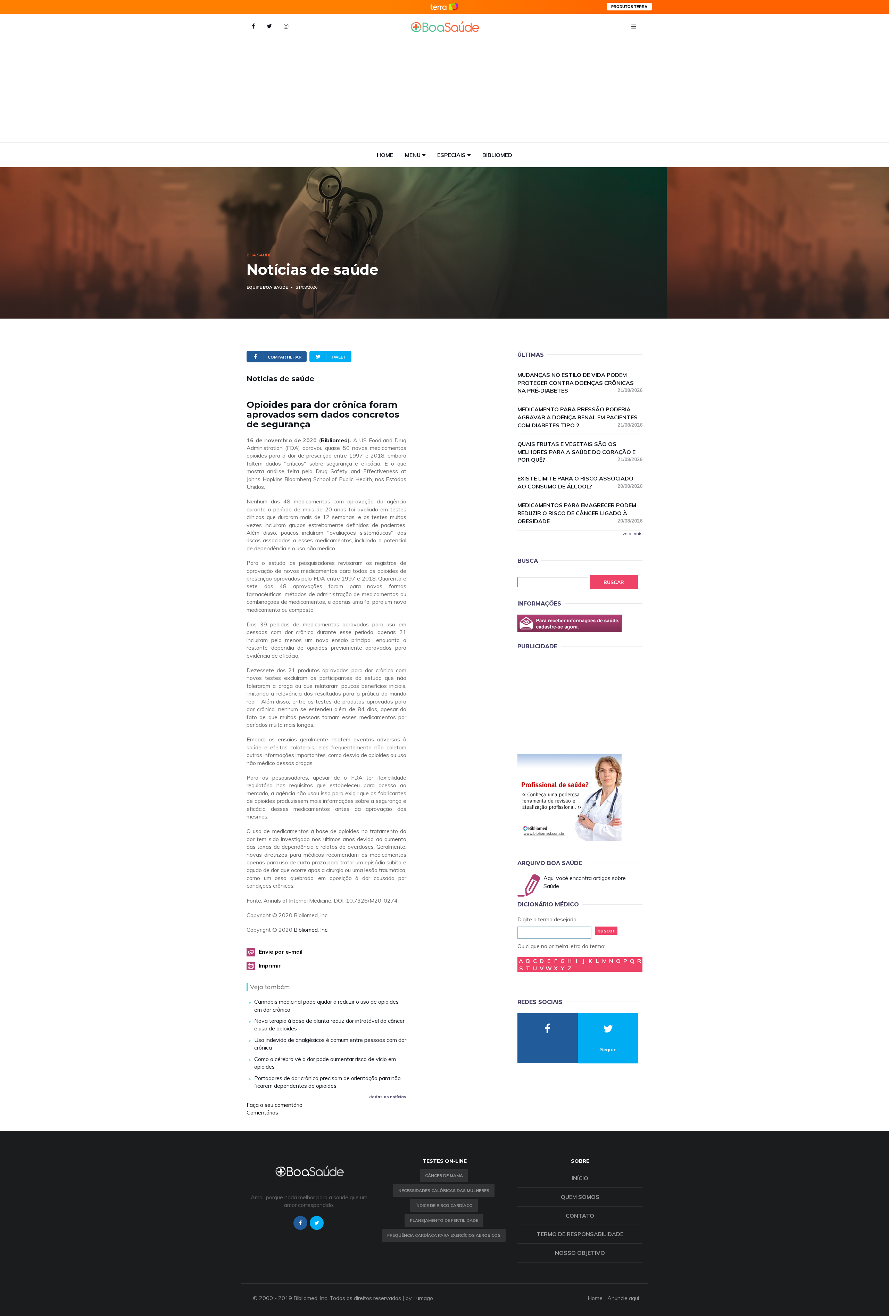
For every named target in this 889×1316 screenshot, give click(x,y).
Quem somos (580, 1196)
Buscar (614, 582)
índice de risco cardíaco (444, 1205)
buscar (606, 930)
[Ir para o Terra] (444, 7)
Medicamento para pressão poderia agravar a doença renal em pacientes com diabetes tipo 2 (579, 417)
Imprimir (270, 965)
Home (385, 154)
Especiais (451, 154)
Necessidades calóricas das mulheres (443, 1190)
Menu (413, 154)
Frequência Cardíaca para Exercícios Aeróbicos (443, 1235)
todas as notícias (388, 1096)
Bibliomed (497, 154)
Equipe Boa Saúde (267, 287)
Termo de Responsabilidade (580, 1234)
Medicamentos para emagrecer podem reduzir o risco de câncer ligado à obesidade (579, 513)
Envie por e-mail (280, 951)
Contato (580, 1215)
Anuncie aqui (623, 1297)
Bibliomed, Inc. (311, 929)
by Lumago (419, 1297)
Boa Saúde (259, 254)
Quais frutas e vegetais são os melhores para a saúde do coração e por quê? (579, 452)
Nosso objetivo (580, 1252)
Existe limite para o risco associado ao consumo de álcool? (579, 482)
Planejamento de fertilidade (444, 1220)
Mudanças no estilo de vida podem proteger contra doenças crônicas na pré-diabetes (579, 382)
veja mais (632, 533)
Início (580, 1178)
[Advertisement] (444, 90)
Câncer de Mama (444, 1175)
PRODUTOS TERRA (629, 7)
